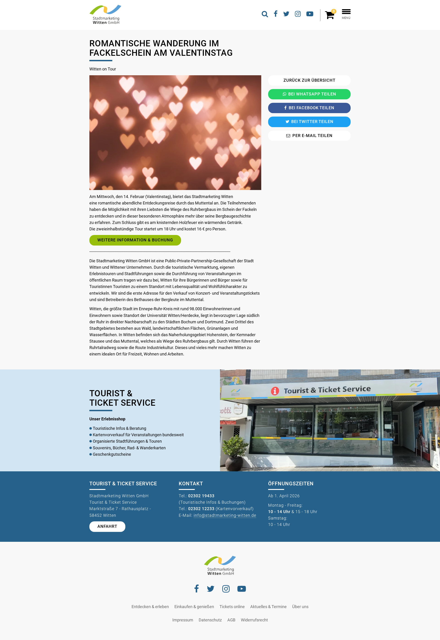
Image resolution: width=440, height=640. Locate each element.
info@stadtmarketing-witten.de (225, 515)
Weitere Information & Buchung (135, 240)
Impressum (182, 620)
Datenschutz (210, 620)
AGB (231, 620)
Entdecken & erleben (150, 606)
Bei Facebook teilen (311, 108)
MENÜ (346, 18)
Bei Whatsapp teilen (312, 94)
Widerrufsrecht (254, 620)
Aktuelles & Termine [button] (268, 606)
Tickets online (232, 606)
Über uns (300, 606)
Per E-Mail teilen (312, 135)
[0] (330, 17)
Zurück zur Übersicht (309, 80)
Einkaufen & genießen (194, 606)
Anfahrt (107, 526)
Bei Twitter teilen (312, 121)
